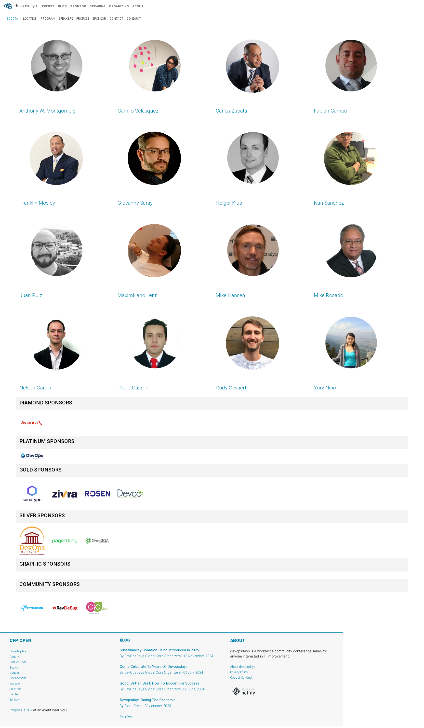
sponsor (78, 6)
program (48, 18)
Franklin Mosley (37, 203)
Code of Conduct (241, 677)
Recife (14, 694)
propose (82, 18)
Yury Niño (325, 388)
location (30, 18)
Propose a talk (21, 710)
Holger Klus (229, 203)
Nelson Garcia (35, 388)
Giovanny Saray (135, 203)
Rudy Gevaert (231, 388)
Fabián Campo (330, 111)
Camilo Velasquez (138, 111)
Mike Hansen (230, 295)
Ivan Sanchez (329, 203)
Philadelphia (18, 651)
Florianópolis (18, 678)
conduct (134, 18)
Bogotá (12, 18)
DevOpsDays (25, 5)
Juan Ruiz (30, 295)
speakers (66, 18)
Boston (14, 667)
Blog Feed (126, 716)
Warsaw (15, 683)
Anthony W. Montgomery (47, 111)
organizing (119, 6)
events (48, 6)
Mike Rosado (328, 295)
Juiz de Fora (18, 662)
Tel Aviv (15, 699)
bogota (14, 672)
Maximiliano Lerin (138, 295)
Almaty (14, 656)
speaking (98, 6)
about (138, 6)
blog (62, 6)
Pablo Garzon (133, 388)
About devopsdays (242, 667)
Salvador (15, 689)
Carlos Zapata (231, 111)
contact (116, 18)
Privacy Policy (239, 672)
